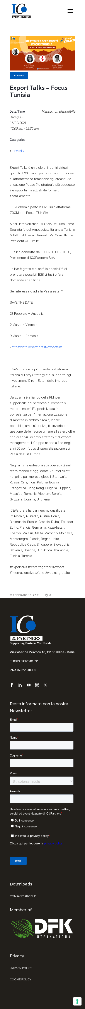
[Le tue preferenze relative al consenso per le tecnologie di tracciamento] (77, 1001)
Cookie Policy (20, 979)
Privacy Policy (21, 968)
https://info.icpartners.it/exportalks (37, 347)
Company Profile (23, 896)
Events (19, 75)
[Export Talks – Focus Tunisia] (42, 69)
